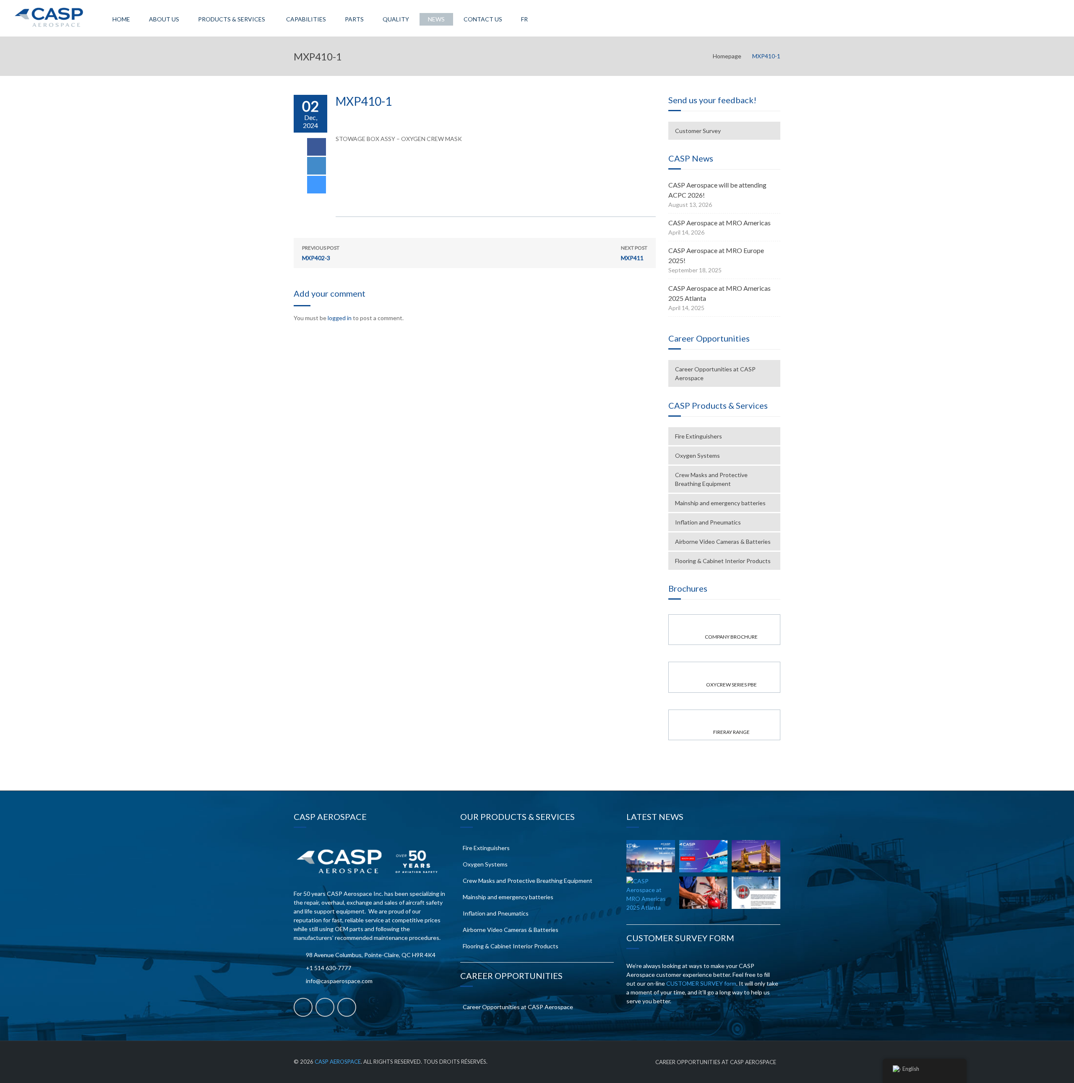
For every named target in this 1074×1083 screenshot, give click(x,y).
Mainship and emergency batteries (720, 502)
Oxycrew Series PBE (731, 684)
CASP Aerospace (338, 1061)
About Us (164, 19)
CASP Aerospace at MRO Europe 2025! (716, 255)
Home (121, 19)
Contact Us (483, 19)
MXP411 (634, 253)
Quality (396, 19)
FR (524, 19)
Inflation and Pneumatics (708, 522)
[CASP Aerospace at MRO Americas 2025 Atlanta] (650, 894)
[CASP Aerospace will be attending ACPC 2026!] (650, 856)
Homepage (727, 56)
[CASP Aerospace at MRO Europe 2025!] (756, 856)
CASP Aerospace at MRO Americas (719, 223)
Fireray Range (731, 732)
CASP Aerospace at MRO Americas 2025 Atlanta (719, 293)
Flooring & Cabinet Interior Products (723, 560)
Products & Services (231, 19)
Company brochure (731, 637)
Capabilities (306, 19)
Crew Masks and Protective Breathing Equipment (711, 479)
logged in (340, 317)
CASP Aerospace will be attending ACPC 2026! (717, 190)
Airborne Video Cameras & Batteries (723, 541)
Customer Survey (698, 130)
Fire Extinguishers (698, 436)
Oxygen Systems (697, 455)
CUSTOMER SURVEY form (701, 983)
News (436, 19)
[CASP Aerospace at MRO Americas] (703, 856)
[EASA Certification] (703, 893)
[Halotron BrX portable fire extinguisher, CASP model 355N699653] (756, 893)
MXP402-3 (320, 253)
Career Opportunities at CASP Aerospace (715, 373)
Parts (354, 19)
